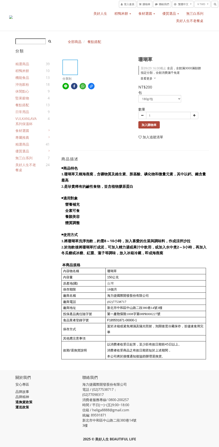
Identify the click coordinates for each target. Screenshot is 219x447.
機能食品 (22, 77)
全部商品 (74, 41)
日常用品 (22, 111)
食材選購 (145, 13)
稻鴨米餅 (121, 13)
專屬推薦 (22, 137)
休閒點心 (22, 91)
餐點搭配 (22, 105)
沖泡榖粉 (22, 84)
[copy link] (91, 86)
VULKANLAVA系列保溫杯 (26, 121)
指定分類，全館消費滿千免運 (160, 73)
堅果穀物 (22, 98)
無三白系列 (194, 13)
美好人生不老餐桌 (189, 20)
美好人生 (100, 13)
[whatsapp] (83, 86)
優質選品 (169, 13)
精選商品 (22, 64)
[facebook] (74, 86)
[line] (65, 86)
